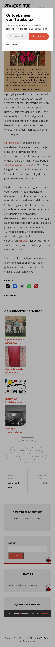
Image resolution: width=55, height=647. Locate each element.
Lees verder (11, 44)
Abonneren (39, 36)
